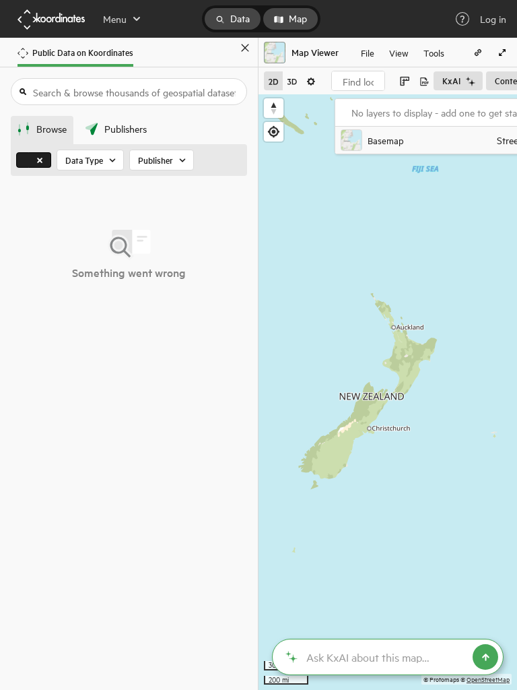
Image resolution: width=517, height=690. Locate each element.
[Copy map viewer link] (478, 52)
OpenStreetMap (488, 679)
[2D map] (273, 80)
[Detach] (225, 48)
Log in (493, 19)
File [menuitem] (367, 52)
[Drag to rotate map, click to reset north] (273, 108)
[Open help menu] (462, 19)
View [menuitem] (399, 52)
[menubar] (402, 52)
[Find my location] (273, 132)
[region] (387, 392)
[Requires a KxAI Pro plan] (388, 657)
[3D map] (292, 80)
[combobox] (358, 81)
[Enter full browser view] (502, 52)
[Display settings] (311, 80)
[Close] (245, 48)
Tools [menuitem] (433, 52)
